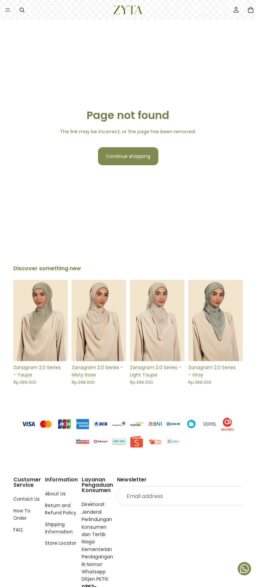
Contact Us (26, 499)
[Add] (57, 351)
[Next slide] (60, 320)
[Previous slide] (20, 320)
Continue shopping (128, 156)
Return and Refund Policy (60, 509)
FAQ (18, 529)
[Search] (22, 10)
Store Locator (60, 543)
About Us (55, 494)
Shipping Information (59, 528)
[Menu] (7, 10)
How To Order (21, 514)
